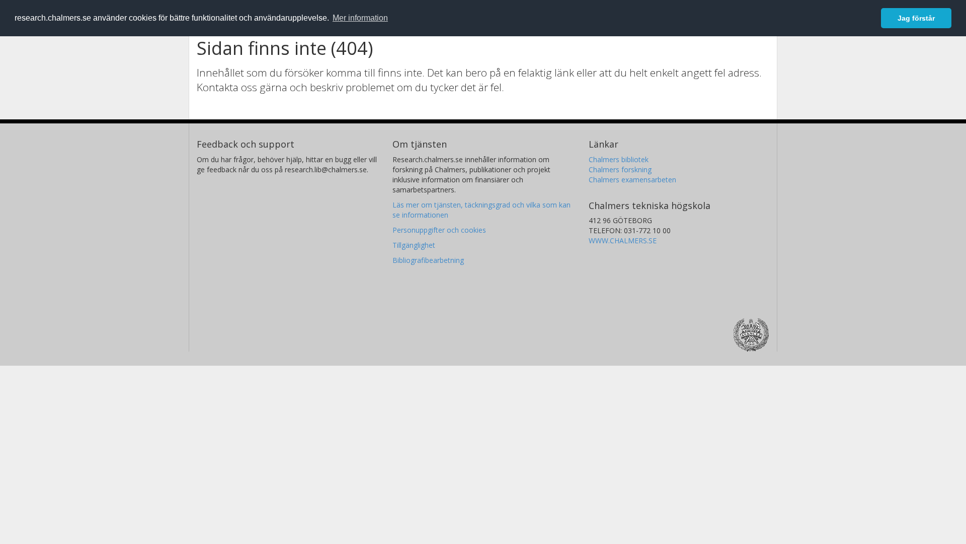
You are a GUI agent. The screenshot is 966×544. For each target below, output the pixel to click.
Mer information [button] (360, 18)
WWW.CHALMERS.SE (623, 240)
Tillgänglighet (413, 245)
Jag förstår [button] (916, 18)
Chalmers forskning (620, 169)
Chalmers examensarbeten (632, 179)
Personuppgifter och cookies (439, 230)
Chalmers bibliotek (619, 159)
